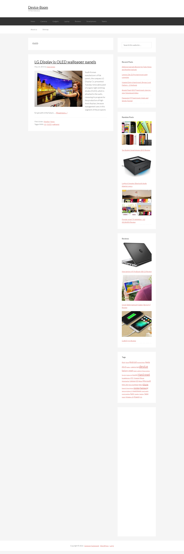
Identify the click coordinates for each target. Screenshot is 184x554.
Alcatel (127, 362)
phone (145, 384)
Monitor (47, 121)
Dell (137, 367)
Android (133, 362)
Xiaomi (137, 397)
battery (129, 367)
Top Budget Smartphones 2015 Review (136, 150)
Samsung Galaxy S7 (127, 391)
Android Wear (141, 362)
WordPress (104, 546)
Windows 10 (130, 397)
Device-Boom (38, 7)
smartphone (136, 391)
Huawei (136, 378)
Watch (123, 397)
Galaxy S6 (129, 375)
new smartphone (133, 385)
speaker (137, 394)
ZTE (141, 397)
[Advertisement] (138, 472)
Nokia (140, 385)
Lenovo (133, 381)
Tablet (146, 394)
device (143, 366)
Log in (112, 546)
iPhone (142, 378)
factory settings (137, 371)
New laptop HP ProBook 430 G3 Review (137, 271)
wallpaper (55, 124)
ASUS (124, 367)
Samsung (144, 388)
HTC (131, 378)
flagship (124, 375)
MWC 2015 (125, 385)
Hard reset (144, 374)
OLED (49, 124)
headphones (126, 378)
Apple (147, 362)
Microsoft (147, 381)
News (52, 121)
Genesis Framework (91, 546)
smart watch (145, 391)
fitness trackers (146, 371)
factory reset (127, 370)
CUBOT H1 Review (129, 341)
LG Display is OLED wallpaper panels (65, 61)
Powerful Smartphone (127, 388)
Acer (123, 362)
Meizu (140, 381)
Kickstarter (125, 381)
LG (45, 124)
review (137, 388)
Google (134, 375)
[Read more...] (61, 113)
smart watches (126, 394)
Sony (132, 394)
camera (133, 367)
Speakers (141, 394)
